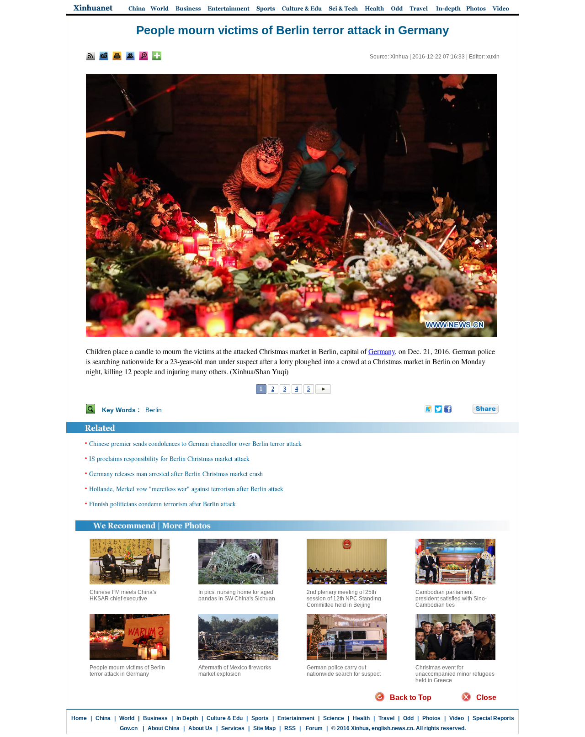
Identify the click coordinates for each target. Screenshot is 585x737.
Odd (408, 718)
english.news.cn (392, 728)
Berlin (153, 410)
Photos (431, 718)
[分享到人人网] (466, 409)
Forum (313, 728)
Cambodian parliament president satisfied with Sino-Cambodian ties (451, 598)
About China (164, 728)
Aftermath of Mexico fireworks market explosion (234, 670)
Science (333, 718)
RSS (290, 728)
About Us (200, 728)
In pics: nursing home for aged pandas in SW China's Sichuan (236, 595)
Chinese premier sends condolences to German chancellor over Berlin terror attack (195, 443)
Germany (381, 351)
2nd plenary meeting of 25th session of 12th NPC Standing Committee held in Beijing (344, 598)
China (103, 718)
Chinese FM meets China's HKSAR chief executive (123, 595)
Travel (386, 718)
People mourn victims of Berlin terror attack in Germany (127, 670)
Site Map (264, 728)
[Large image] (143, 55)
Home (79, 718)
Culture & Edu (225, 718)
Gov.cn (129, 728)
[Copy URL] (130, 55)
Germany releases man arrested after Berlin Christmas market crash (176, 473)
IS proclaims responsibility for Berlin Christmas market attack (169, 458)
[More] (156, 55)
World (126, 718)
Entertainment (295, 718)
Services (233, 728)
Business (155, 718)
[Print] (117, 55)
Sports (260, 718)
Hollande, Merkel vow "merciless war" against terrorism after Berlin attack (186, 488)
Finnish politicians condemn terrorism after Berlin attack (162, 503)
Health (361, 718)
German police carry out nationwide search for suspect (344, 670)
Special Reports (493, 718)
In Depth (187, 718)
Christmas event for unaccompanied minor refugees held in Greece (455, 674)
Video (456, 718)
